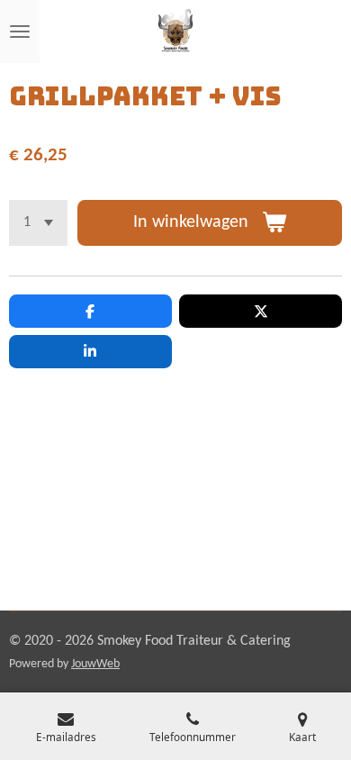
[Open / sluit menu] (20, 31)
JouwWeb (95, 664)
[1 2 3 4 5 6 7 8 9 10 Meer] (38, 223)
